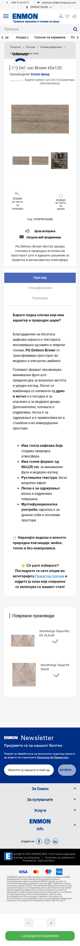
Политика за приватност (53, 757)
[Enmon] (11, 737)
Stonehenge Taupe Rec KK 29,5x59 (54, 633)
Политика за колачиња (25, 857)
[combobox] (35, 29)
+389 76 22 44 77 (20, 2)
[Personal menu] (60, 15)
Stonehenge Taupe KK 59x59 (55, 667)
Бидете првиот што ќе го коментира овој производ (50, 81)
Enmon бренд (40, 74)
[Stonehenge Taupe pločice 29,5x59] (23, 640)
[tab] (40, 278)
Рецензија (40, 298)
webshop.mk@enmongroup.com (59, 2)
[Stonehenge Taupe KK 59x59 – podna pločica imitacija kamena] (24, 674)
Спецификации (40, 288)
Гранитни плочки (49, 576)
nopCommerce (45, 860)
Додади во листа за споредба (17, 203)
